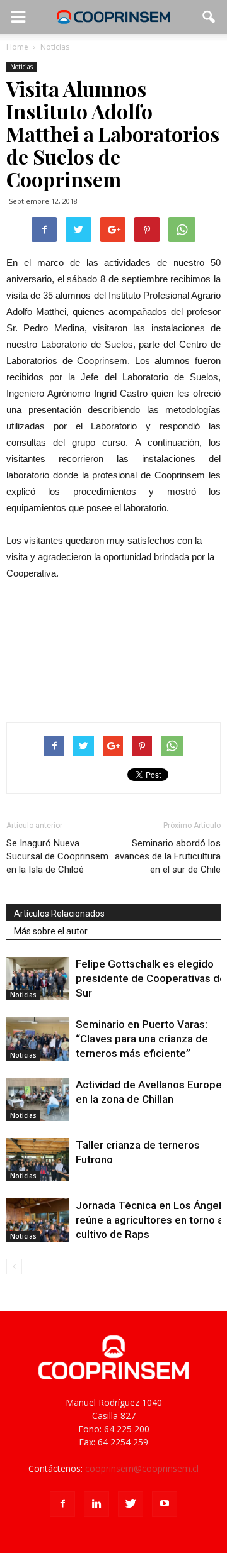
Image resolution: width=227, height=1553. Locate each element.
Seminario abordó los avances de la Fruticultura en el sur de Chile (168, 856)
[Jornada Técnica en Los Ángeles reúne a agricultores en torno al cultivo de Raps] (37, 1220)
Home (17, 46)
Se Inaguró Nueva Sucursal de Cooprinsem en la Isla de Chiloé (57, 856)
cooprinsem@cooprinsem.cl (142, 1468)
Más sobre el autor (51, 931)
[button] (209, 17)
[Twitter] (130, 1504)
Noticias (21, 66)
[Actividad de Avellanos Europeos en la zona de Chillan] (37, 1099)
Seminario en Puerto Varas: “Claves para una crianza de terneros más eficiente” (142, 1038)
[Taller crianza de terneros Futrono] (37, 1159)
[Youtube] (164, 1504)
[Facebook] (62, 1504)
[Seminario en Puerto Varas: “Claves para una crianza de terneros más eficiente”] (37, 1039)
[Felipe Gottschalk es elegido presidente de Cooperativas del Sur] (37, 978)
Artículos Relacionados (59, 914)
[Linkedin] (96, 1504)
